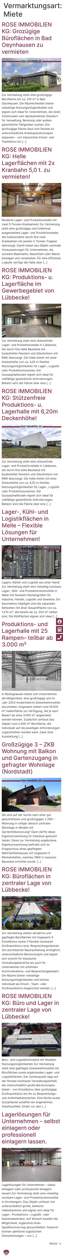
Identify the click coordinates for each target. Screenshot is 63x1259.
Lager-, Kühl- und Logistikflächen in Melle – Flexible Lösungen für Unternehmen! (25, 525)
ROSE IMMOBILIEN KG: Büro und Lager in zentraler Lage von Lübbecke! (30, 1006)
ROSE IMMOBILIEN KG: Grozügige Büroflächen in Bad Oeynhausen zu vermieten (27, 38)
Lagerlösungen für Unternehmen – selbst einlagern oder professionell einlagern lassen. (31, 1128)
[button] (6, 1252)
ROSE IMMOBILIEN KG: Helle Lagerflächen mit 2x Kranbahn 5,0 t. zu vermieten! (28, 163)
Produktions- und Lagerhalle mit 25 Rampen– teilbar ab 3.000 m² (27, 634)
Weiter (55, 1243)
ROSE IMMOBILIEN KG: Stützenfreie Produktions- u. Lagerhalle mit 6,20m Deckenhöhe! (30, 405)
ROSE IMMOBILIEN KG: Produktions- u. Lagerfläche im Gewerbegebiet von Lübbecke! (28, 284)
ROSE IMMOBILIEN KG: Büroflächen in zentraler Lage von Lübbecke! (27, 879)
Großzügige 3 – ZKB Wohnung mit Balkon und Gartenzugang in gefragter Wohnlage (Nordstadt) (30, 758)
